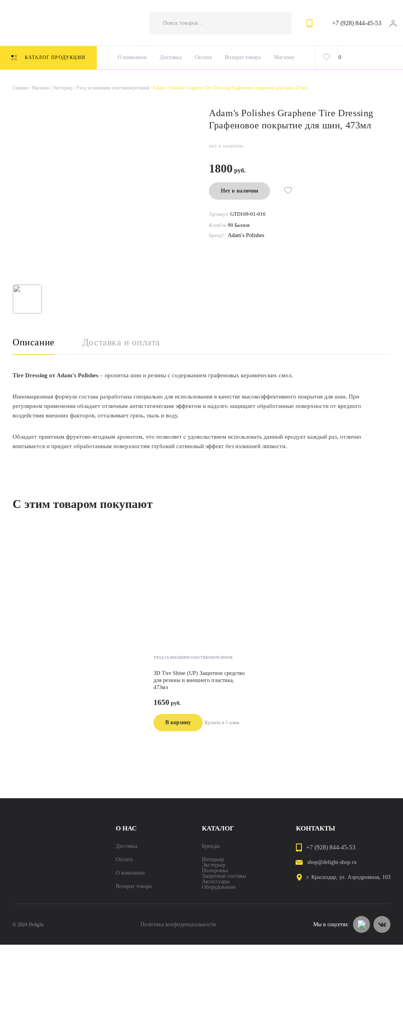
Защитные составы (224, 876)
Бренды (211, 846)
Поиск (278, 23)
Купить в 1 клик (222, 722)
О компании (132, 57)
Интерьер (213, 859)
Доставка (170, 57)
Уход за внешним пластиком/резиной (110, 88)
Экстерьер (60, 88)
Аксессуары (215, 881)
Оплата (203, 57)
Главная (20, 88)
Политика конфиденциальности (178, 924)
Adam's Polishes (246, 235)
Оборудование (219, 887)
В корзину (178, 722)
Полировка (215, 870)
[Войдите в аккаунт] (393, 23)
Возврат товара (243, 57)
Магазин (284, 57)
